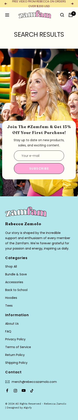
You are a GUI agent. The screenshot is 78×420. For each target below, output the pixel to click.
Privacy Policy (15, 339)
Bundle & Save (16, 274)
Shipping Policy (16, 362)
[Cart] (70, 15)
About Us (12, 323)
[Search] (62, 15)
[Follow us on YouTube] (24, 391)
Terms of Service (18, 347)
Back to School (16, 290)
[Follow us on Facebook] (7, 391)
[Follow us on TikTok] (32, 391)
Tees (9, 305)
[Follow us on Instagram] (15, 391)
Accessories (14, 282)
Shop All (11, 266)
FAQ (8, 331)
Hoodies (11, 298)
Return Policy (15, 355)
